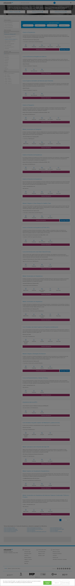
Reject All (57, 582)
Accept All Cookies (47, 583)
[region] (37, 582)
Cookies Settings (65, 582)
